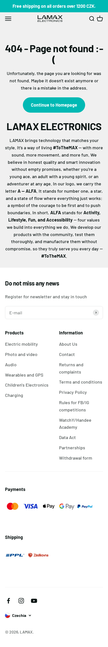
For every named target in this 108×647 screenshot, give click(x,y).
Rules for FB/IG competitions (74, 406)
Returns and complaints (71, 368)
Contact (67, 354)
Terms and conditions (80, 382)
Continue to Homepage (54, 105)
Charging (14, 395)
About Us (68, 344)
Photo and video (21, 354)
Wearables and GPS (24, 375)
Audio (11, 364)
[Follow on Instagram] (21, 600)
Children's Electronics (26, 385)
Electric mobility (21, 344)
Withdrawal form (75, 458)
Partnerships (72, 447)
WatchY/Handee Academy (75, 423)
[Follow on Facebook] (8, 600)
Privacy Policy (73, 392)
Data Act (67, 437)
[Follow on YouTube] (34, 600)
